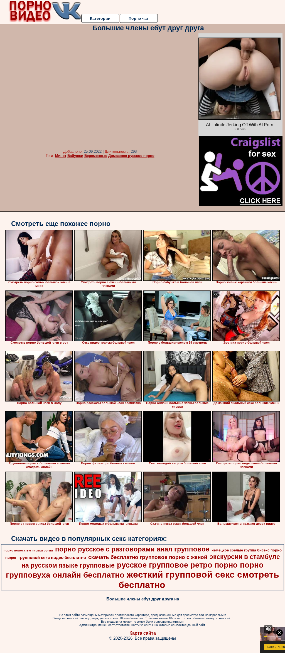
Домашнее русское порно (131, 156)
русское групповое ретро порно (177, 565)
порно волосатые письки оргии (28, 550)
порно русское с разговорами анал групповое (132, 549)
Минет (60, 156)
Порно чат (139, 18)
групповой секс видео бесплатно (52, 557)
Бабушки (75, 156)
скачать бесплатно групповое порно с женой (147, 557)
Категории (100, 18)
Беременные (95, 156)
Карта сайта (142, 633)
